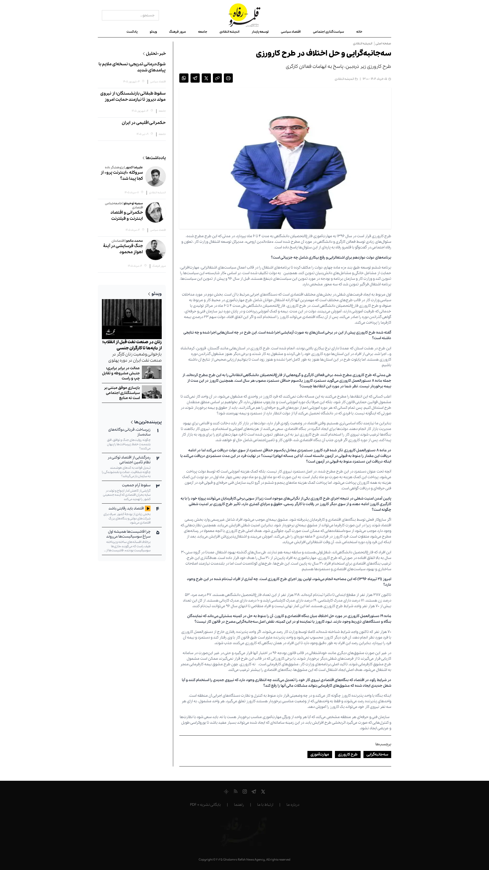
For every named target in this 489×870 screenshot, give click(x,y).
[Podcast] (226, 792)
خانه (359, 32)
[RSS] (235, 792)
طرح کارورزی (348, 754)
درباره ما (293, 804)
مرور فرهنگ (177, 32)
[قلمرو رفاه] (244, 15)
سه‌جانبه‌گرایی (377, 754)
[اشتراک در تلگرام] (195, 78)
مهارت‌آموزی (319, 754)
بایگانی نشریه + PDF (205, 804)
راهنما (239, 804)
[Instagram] (244, 792)
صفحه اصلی (383, 44)
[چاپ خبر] (228, 78)
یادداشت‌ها (156, 158)
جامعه (202, 32)
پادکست (132, 32)
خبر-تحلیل (156, 54)
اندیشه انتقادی (229, 32)
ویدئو (153, 32)
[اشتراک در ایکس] (206, 78)
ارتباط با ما (265, 804)
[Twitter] (263, 792)
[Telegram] (253, 792)
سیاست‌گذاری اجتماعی (328, 32)
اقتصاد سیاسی (291, 32)
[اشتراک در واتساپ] (183, 78)
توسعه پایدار (260, 32)
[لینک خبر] (217, 78)
